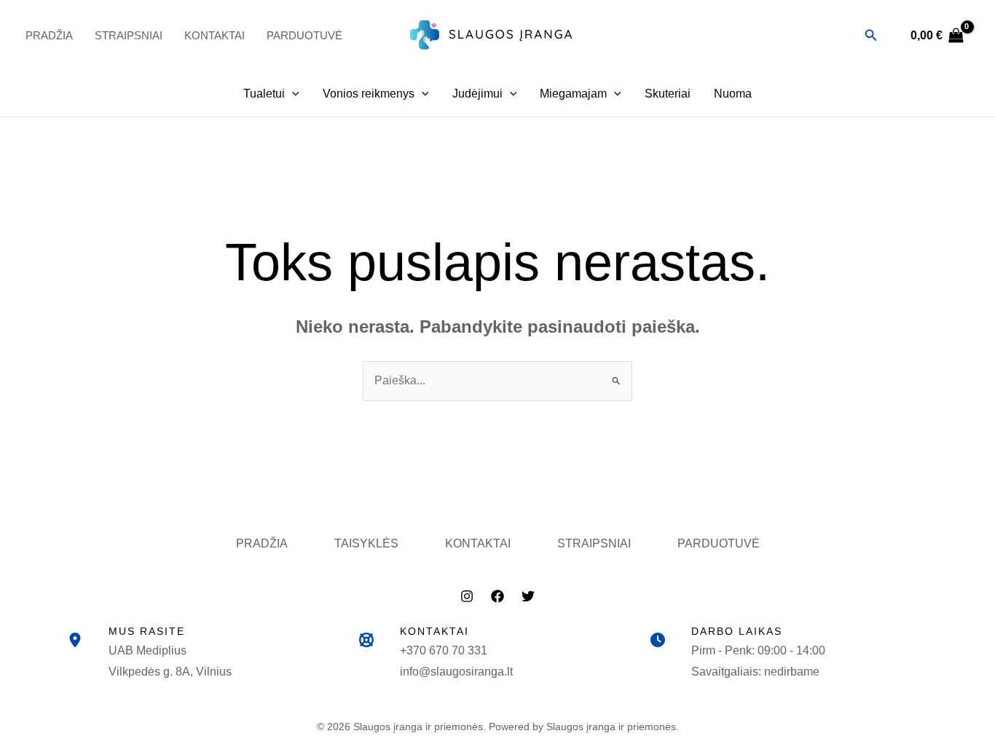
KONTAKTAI (478, 543)
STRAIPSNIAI (594, 543)
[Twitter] (528, 596)
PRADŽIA (49, 35)
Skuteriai (668, 93)
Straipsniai (128, 35)
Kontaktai (214, 35)
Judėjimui (477, 93)
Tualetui (264, 93)
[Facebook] (497, 596)
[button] (871, 35)
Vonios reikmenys (368, 93)
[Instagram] (466, 596)
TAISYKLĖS (366, 543)
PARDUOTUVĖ (304, 35)
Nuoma (733, 93)
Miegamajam (573, 93)
